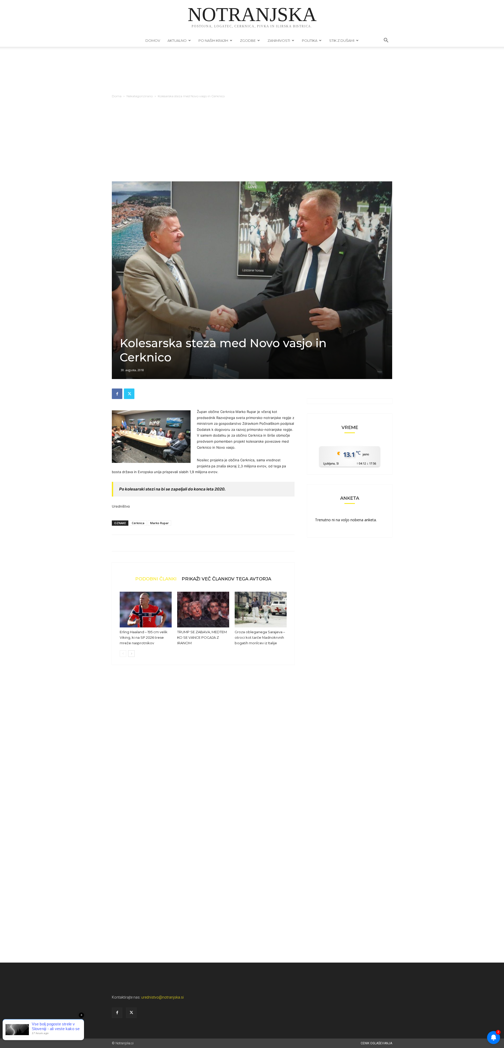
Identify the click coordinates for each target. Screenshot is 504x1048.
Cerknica (138, 523)
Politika (309, 40)
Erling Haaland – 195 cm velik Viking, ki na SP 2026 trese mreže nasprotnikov (143, 637)
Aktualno (177, 40)
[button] (386, 40)
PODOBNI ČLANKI (155, 578)
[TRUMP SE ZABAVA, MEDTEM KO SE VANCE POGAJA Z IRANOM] (203, 609)
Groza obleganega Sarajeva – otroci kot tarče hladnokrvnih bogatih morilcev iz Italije (260, 637)
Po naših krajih (213, 40)
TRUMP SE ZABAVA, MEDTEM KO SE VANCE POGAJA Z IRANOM (202, 637)
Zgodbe (248, 40)
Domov (152, 40)
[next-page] (131, 653)
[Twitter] (129, 393)
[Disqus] (203, 748)
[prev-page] (123, 653)
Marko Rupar (159, 523)
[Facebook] (117, 393)
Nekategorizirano (140, 96)
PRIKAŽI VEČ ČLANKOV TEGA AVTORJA (226, 578)
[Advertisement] (252, 142)
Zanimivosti (278, 40)
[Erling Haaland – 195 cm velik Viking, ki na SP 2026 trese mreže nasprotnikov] (146, 609)
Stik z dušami (341, 40)
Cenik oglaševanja (376, 1043)
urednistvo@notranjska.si (162, 997)
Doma (117, 96)
